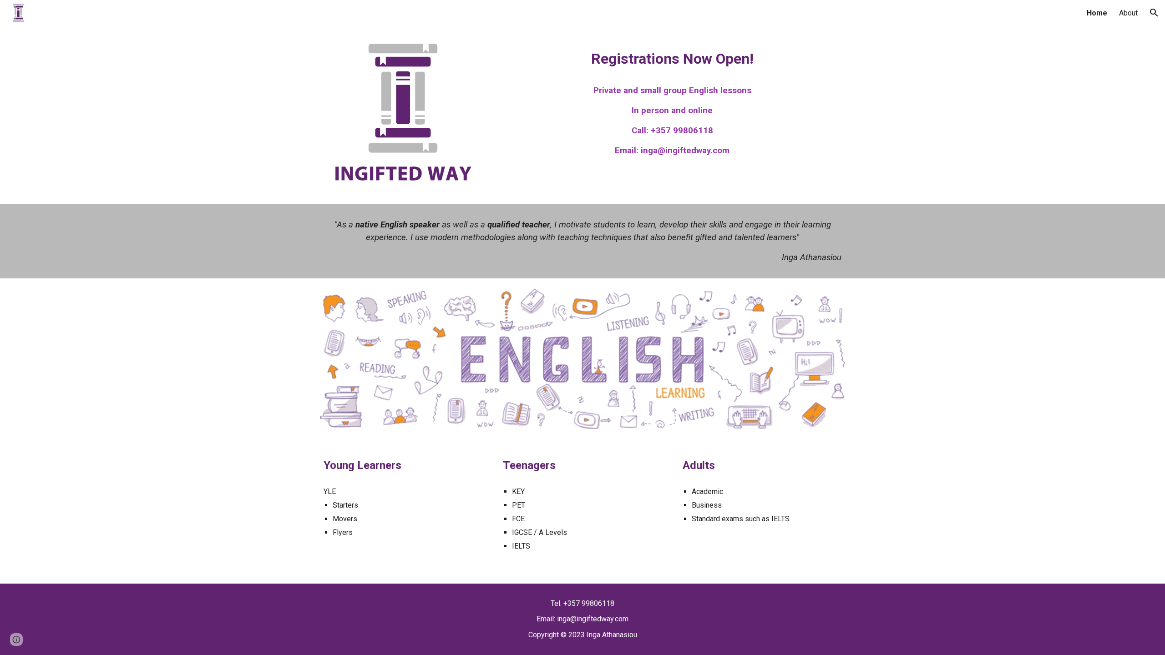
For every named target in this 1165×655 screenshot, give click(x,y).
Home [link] (1097, 13)
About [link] (1128, 13)
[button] (1154, 13)
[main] (672, 57)
